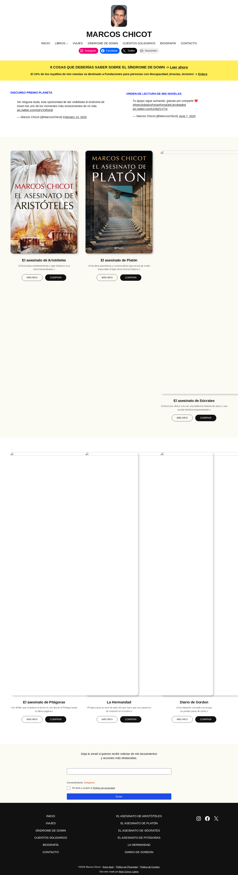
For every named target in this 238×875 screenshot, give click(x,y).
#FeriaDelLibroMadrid (172, 105)
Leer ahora (179, 67)
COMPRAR (55, 277)
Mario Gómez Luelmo (129, 871)
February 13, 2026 (75, 117)
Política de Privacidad (127, 867)
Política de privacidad (104, 788)
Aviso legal (108, 867)
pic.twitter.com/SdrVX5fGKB (35, 110)
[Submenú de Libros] (67, 43)
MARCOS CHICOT (119, 34)
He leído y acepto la (93, 788)
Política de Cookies (149, 867)
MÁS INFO (32, 277)
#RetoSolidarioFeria (145, 105)
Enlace (202, 74)
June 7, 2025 (187, 116)
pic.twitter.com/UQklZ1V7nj (150, 109)
